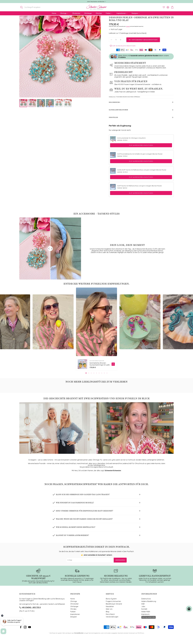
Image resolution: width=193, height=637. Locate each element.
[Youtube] (29, 627)
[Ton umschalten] (113, 352)
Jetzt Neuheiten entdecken (96, 1)
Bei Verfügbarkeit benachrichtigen (143, 40)
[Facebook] (20, 627)
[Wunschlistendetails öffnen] (164, 7)
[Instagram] (25, 627)
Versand (128, 26)
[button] (32, 7)
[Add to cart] (113, 364)
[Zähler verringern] (111, 40)
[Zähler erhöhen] (120, 40)
